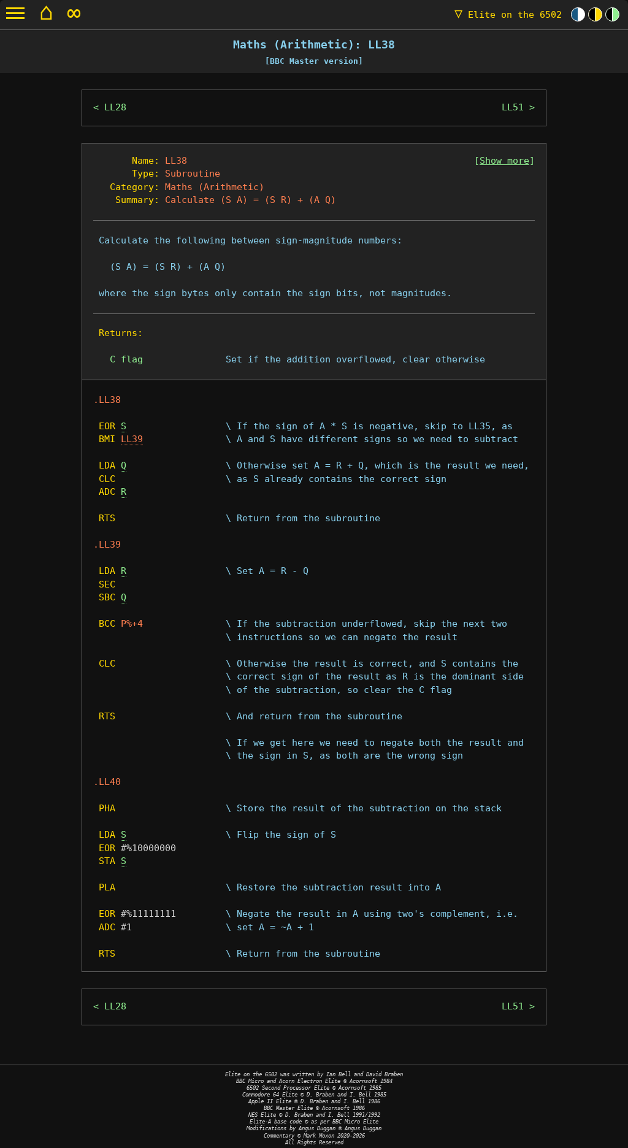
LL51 (513, 107)
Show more (504, 160)
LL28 (115, 107)
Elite (508, 14)
